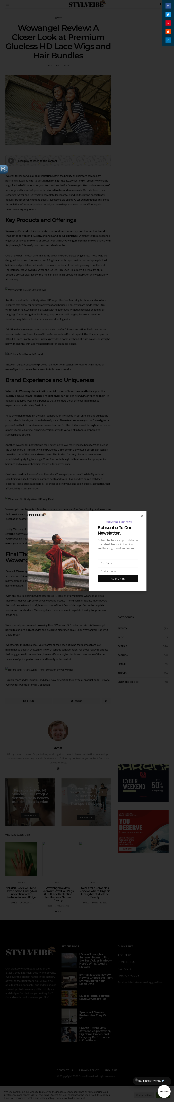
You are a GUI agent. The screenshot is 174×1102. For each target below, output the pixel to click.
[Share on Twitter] (168, 14)
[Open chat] (164, 1091)
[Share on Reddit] (168, 31)
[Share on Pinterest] (168, 23)
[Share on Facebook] (168, 6)
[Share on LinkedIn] (168, 40)
